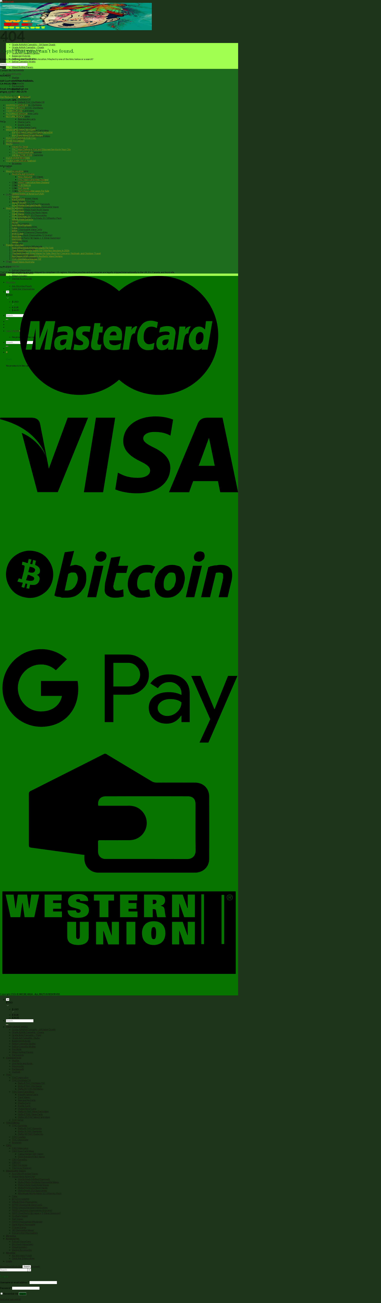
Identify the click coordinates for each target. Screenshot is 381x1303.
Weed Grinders (19, 275)
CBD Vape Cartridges (23, 1150)
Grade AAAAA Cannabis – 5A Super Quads (33, 44)
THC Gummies (19, 1125)
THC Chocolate (20, 1139)
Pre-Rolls (16, 1049)
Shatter (15, 77)
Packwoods (18, 69)
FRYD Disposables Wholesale (27, 1221)
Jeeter (15, 242)
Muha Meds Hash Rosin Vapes (33, 209)
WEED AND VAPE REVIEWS (21, 129)
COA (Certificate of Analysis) (21, 160)
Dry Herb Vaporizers (22, 1244)
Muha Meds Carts (27, 127)
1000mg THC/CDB (22, 155)
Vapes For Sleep (20, 146)
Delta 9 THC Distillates (30, 104)
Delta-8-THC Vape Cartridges (33, 1111)
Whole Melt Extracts (22, 219)
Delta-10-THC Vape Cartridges (34, 1117)
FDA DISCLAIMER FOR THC (21, 138)
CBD (8, 1145)
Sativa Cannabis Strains (24, 61)
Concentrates (13, 73)
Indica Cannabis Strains (24, 1043)
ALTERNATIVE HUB (17, 113)
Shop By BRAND (14, 208)
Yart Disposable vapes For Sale (33, 190)
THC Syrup (17, 1119)
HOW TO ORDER (15, 140)
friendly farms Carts (28, 113)
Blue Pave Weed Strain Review (27, 135)
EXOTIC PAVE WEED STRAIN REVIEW (32, 132)
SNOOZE (17, 239)
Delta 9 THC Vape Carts (30, 1114)
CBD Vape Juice (20, 1148)
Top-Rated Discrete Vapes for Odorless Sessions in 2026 (40, 250)
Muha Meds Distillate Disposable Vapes (38, 206)
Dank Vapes (18, 213)
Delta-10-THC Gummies (30, 1134)
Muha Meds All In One (23, 1176)
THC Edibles (12, 142)
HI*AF (15, 222)
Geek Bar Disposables (23, 1258)
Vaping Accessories (22, 1249)
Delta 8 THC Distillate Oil (31, 102)
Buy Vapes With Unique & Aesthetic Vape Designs (37, 256)
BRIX (14, 230)
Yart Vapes (23, 188)
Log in (22, 1294)
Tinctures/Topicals (21, 1167)
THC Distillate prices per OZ (26, 258)
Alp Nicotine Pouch (22, 1255)
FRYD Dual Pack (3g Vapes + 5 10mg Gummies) (36, 237)
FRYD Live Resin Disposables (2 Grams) (32, 235)
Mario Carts (24, 121)
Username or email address (14, 1282)
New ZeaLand (25, 176)
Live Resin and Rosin (22, 1063)
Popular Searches (15, 244)
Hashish (16, 1071)
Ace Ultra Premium (21, 225)
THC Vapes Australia (22, 152)
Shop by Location (15, 171)
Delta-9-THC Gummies (30, 1131)
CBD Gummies (19, 1159)
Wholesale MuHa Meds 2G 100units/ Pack (40, 218)
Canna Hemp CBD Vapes (30, 1153)
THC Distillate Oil (21, 99)
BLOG (9, 143)
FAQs (9, 126)
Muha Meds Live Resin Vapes (32, 212)
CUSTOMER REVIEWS (18, 157)
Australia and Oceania (23, 173)
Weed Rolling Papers (22, 67)
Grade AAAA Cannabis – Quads (28, 47)
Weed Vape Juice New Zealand (33, 182)
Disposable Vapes (16, 1170)
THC (8, 1074)
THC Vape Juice (20, 1077)
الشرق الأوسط (19, 202)
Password (6, 1287)
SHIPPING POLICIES (17, 105)
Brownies (17, 163)
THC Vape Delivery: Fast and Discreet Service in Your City (41, 149)
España (15, 196)
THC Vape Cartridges (23, 110)
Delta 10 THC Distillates (30, 107)
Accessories (12, 266)
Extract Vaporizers (21, 269)
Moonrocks (18, 83)
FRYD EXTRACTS (21, 216)
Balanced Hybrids (21, 55)
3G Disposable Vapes (23, 1230)
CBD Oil (16, 185)
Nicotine (10, 1252)
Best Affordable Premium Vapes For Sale (32, 247)
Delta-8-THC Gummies (30, 1128)
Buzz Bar (16, 236)
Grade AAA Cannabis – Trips (26, 1035)
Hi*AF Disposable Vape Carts (27, 229)
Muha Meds (18, 210)
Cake (14, 227)
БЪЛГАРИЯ (18, 199)
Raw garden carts (27, 119)
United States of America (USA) (28, 193)
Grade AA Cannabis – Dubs (26, 1037)
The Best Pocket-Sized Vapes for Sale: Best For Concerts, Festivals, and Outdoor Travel (56, 253)
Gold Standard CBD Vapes (31, 1156)
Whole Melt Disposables (24, 226)
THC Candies (19, 1136)
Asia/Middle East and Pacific (26, 205)
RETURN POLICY (15, 116)
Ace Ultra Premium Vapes (25, 198)
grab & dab (17, 233)
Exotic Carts (24, 124)
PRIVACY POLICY (15, 107)
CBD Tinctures (19, 1165)
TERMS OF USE (14, 110)
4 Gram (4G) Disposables (25, 1232)
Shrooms (11, 261)
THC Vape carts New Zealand (33, 179)
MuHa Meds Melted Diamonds (34, 1179)
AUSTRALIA (24, 185)
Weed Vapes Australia (23, 261)
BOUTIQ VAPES (20, 1199)
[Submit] (1, 68)
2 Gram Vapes (19, 1227)
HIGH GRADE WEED (17, 1026)
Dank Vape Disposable (23, 1224)
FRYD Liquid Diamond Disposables (30, 232)
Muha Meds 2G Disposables (32, 215)
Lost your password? (10, 1299)
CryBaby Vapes (20, 240)
